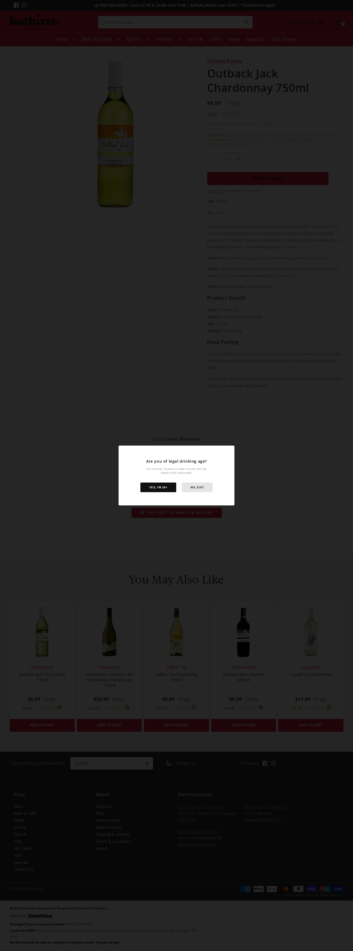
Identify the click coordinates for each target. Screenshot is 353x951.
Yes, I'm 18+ (158, 487)
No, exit (197, 487)
